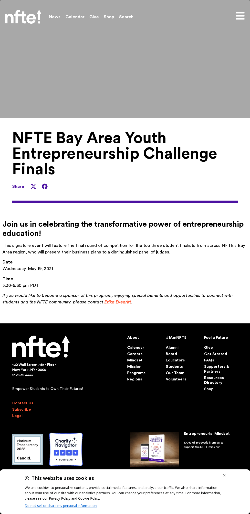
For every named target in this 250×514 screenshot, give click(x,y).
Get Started (215, 354)
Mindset (135, 360)
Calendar (74, 17)
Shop (109, 17)
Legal (17, 416)
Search (126, 17)
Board (171, 354)
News (55, 17)
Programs (136, 373)
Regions (134, 379)
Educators (175, 360)
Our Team (175, 373)
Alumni (172, 347)
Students (174, 367)
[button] (33, 186)
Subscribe (21, 409)
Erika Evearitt (117, 302)
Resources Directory (214, 380)
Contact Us (22, 403)
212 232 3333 (22, 375)
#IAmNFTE (176, 337)
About (133, 337)
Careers (135, 354)
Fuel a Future (216, 337)
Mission (134, 367)
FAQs (209, 360)
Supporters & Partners (216, 369)
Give (94, 17)
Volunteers (176, 379)
